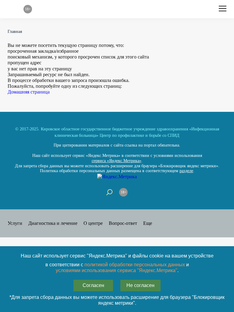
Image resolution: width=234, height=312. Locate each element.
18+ (123, 192)
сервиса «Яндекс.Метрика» (116, 160)
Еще (147, 223)
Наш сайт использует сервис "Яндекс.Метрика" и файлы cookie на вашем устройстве (117, 255)
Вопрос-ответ (123, 223)
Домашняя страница (29, 91)
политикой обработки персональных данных (134, 264)
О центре (93, 223)
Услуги (15, 223)
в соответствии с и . (117, 267)
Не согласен (140, 285)
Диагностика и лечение (52, 223)
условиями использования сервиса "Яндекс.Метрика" (116, 270)
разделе (186, 170)
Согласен (93, 285)
